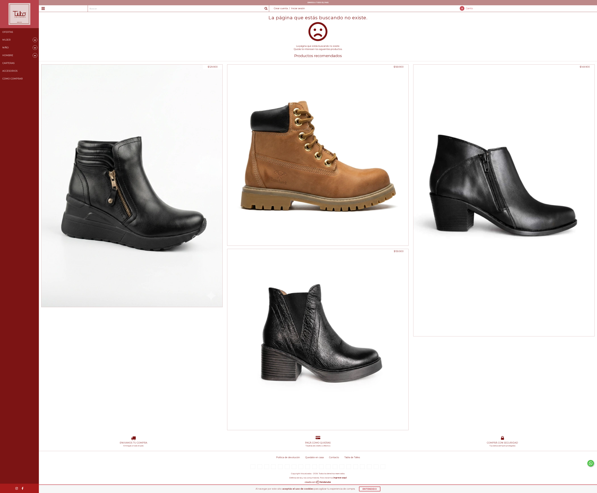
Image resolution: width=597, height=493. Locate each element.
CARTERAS (8, 63)
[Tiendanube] (318, 482)
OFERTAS (7, 32)
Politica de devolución (288, 457)
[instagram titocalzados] (16, 488)
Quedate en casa (314, 457)
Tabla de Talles (352, 457)
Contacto (334, 457)
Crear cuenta (281, 8)
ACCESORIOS (10, 71)
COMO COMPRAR (12, 78)
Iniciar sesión (298, 8)
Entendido (370, 489)
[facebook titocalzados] (22, 488)
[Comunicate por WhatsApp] (590, 463)
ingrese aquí (340, 478)
